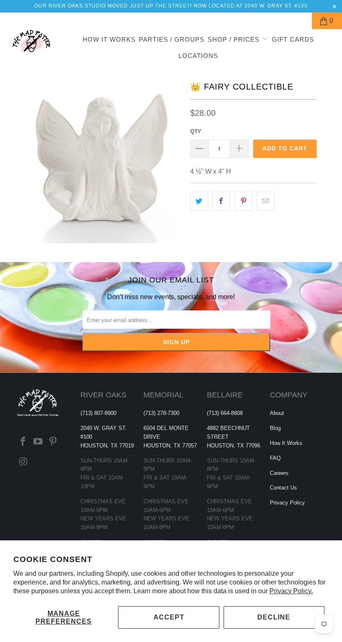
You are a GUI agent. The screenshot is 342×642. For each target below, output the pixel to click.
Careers (279, 473)
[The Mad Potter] (31, 44)
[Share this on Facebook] (221, 201)
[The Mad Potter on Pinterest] (53, 442)
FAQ (275, 458)
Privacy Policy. (291, 591)
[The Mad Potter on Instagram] (23, 462)
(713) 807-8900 (98, 413)
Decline (273, 617)
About (277, 413)
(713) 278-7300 (161, 413)
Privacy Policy (287, 503)
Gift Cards (293, 39)
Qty (195, 131)
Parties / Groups (171, 39)
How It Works (109, 39)
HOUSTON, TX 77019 (107, 445)
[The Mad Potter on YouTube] (38, 442)
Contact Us (283, 488)
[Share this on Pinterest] (243, 201)
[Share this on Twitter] (199, 201)
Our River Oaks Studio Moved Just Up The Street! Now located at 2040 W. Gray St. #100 (171, 6)
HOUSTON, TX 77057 (170, 445)
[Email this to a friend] (265, 201)
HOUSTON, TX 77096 (233, 445)
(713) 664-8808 (225, 413)
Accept (168, 617)
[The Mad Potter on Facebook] (23, 442)
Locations (198, 55)
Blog (275, 428)
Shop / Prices (235, 39)
